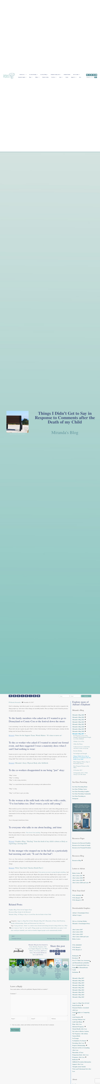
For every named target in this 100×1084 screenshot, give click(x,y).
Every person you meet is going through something (52, 872)
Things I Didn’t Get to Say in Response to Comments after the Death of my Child (82, 757)
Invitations (75, 972)
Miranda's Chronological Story (81, 923)
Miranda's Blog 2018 (78, 731)
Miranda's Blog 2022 (78, 722)
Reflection (75, 1059)
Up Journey (37, 950)
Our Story (53, 77)
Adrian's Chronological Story (80, 913)
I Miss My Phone (78, 744)
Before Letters (76, 873)
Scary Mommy (33, 947)
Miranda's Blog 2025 (78, 715)
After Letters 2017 (77, 875)
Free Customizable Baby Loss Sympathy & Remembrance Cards (80, 967)
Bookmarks (75, 956)
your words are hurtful (31, 930)
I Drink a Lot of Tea (78, 741)
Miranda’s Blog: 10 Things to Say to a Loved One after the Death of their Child (30, 914)
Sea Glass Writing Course (79, 789)
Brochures (75, 958)
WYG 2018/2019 (77, 895)
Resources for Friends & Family (81, 845)
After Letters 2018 (77, 878)
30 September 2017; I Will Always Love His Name (80, 773)
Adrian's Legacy (77, 915)
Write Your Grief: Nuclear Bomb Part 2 (29, 868)
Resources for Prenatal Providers (81, 848)
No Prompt (75, 1038)
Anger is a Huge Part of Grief (25, 921)
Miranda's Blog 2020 (78, 727)
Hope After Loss (77, 1024)
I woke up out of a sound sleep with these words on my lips (81, 747)
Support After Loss (77, 1064)
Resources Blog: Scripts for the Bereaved (20, 912)
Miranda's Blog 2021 (78, 724)
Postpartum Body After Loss (80, 1055)
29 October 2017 (77, 770)
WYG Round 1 (76, 898)
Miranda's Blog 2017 (39, 921)
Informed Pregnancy (78, 1027)
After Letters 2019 (77, 880)
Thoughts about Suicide (79, 1067)
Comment (13, 993)
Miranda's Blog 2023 (78, 720)
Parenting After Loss (78, 1043)
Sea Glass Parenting (32, 74)
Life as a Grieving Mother (79, 921)
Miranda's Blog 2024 (78, 717)
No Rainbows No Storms (79, 1041)
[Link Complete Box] (42, 968)
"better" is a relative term (30, 925)
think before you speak (57, 928)
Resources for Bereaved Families (81, 843)
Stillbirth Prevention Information (81, 1062)
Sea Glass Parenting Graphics (80, 791)
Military (36, 77)
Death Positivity (76, 1005)
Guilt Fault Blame (77, 1022)
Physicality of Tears (51, 921)
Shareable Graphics (21, 77)
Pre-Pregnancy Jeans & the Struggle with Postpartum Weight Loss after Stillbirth (82, 737)
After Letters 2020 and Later (80, 883)
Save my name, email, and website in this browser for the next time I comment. (33, 1025)
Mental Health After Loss (79, 1029)
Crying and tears (18, 925)
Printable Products (67, 74)
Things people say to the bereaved (41, 928)
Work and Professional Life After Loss (34, 923)
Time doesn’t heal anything (33, 832)
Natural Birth (76, 1036)
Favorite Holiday (77, 751)
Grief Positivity (61, 921)
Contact (66, 77)
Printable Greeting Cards (55, 74)
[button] (10, 696)
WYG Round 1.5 (77, 900)
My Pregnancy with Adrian (80, 1034)
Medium (41, 954)
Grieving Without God (78, 1019)
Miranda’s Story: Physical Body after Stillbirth (31, 763)
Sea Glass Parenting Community (81, 794)
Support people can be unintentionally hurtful (49, 930)
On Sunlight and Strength (80, 753)
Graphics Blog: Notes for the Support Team (20, 910)
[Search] (95, 77)
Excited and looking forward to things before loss (51, 925)
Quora (34, 954)
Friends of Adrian (45, 77)
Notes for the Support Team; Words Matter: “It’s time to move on (38, 735)
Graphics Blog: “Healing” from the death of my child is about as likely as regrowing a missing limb (38, 842)
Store (80, 77)
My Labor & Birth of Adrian (80, 1031)
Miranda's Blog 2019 (78, 729)
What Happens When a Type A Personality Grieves (81, 762)
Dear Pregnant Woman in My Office (81, 766)
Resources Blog (76, 860)
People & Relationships (17, 923)
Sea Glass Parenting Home (79, 787)
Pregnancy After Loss (78, 1057)
